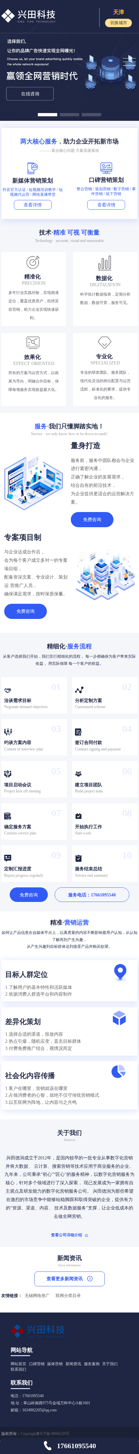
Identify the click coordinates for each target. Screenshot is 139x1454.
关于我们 (110, 1364)
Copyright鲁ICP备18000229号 (45, 1434)
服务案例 (92, 1364)
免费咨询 (92, 519)
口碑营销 (37, 1364)
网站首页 (18, 1364)
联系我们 (18, 1369)
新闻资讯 (73, 1364)
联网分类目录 (68, 1295)
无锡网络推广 (37, 1295)
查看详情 (33, 204)
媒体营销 (55, 1364)
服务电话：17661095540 (92, 894)
